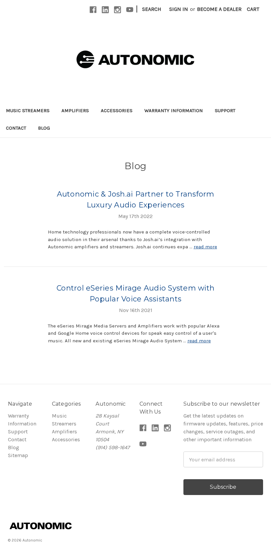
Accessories (117, 110)
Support (225, 110)
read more (205, 247)
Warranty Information (173, 110)
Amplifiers (75, 110)
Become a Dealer (219, 9)
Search (151, 9)
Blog (44, 128)
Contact (16, 128)
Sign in (178, 9)
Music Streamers (28, 110)
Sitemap (18, 455)
